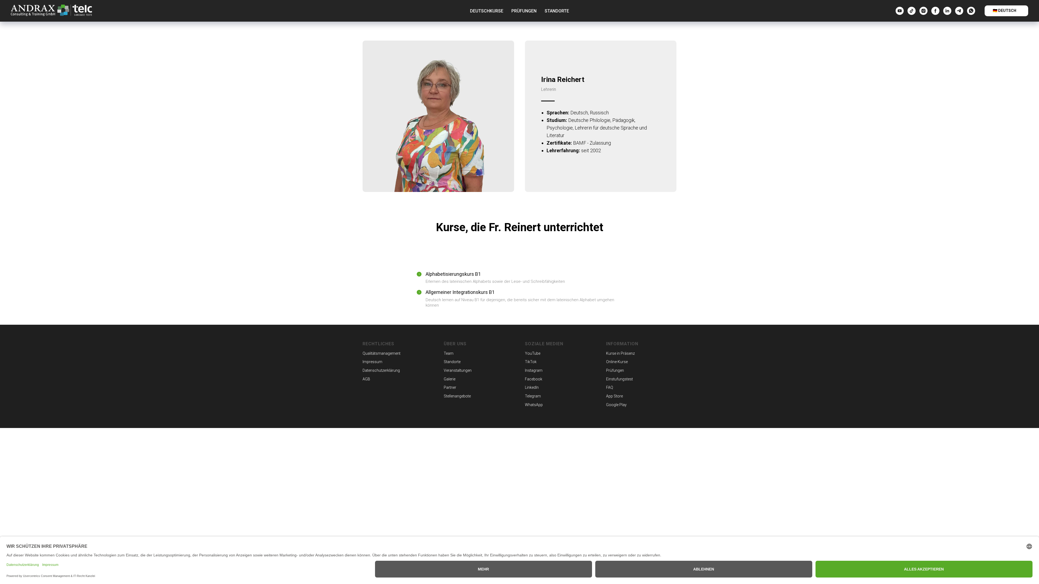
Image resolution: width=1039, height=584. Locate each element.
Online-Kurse (617, 362)
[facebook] (935, 11)
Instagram (533, 370)
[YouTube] (900, 11)
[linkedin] (947, 11)
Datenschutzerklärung (381, 370)
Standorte (557, 11)
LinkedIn (532, 387)
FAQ (609, 387)
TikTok (531, 362)
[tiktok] (912, 11)
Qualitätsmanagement (381, 353)
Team (448, 353)
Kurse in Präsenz (620, 353)
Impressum (372, 362)
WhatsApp (534, 405)
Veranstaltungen (458, 370)
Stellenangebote (457, 396)
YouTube (532, 353)
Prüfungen (524, 11)
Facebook (533, 379)
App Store (614, 396)
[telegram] (959, 11)
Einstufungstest (619, 379)
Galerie (449, 379)
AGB (366, 379)
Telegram (533, 396)
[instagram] (923, 11)
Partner (450, 387)
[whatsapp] (971, 11)
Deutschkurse (486, 11)
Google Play (616, 405)
